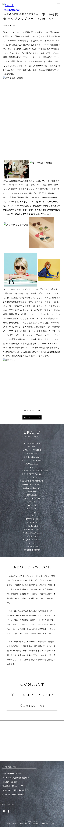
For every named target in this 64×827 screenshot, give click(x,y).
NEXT (27, 417)
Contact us (32, 706)
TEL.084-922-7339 (32, 695)
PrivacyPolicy (32, 822)
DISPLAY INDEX (33, 410)
